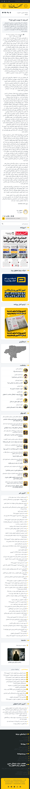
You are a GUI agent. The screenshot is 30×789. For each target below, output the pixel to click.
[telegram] (4, 1)
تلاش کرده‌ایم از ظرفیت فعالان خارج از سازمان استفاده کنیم (14, 478)
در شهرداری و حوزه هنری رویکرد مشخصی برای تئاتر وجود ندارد (13, 419)
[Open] (25, 6)
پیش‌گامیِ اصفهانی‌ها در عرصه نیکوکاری (13, 428)
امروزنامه (23, 227)
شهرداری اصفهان (23, 751)
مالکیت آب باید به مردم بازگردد (15, 463)
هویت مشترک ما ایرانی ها (16, 389)
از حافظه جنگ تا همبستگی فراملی (15, 407)
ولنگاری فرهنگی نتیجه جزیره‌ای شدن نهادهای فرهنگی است (14, 486)
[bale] (11, 787)
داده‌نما (23, 640)
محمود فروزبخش (19, 380)
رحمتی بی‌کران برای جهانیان (14, 662)
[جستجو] (2, 224)
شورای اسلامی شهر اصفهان (21, 749)
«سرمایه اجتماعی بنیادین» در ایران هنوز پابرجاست (13, 435)
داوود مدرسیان (19, 405)
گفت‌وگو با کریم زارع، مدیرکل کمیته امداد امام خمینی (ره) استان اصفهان (13, 424)
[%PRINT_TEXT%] (10, 13)
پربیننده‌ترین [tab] (24, 669)
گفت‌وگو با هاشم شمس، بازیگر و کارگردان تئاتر (13, 417)
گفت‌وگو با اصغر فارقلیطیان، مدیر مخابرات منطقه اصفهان (14, 445)
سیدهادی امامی (19, 369)
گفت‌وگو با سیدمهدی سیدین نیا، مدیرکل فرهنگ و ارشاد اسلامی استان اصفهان (14, 482)
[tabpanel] (15, 686)
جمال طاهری (20, 392)
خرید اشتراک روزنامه (22, 761)
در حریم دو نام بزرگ (18, 371)
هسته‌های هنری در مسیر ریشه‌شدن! (14, 470)
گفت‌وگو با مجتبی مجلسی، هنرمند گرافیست (13, 439)
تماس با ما (25, 737)
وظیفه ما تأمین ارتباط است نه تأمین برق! (13, 449)
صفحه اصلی (25, 13)
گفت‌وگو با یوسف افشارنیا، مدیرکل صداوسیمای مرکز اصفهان (13, 474)
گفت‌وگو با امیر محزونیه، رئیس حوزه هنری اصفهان (13, 467)
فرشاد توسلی (20, 386)
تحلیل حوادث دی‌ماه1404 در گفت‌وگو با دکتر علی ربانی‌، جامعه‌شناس (13, 431)
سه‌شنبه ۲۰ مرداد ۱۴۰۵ (21, 645)
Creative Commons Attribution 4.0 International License (15, 783)
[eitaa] (9, 1)
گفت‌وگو (23, 413)
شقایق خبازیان (20, 399)
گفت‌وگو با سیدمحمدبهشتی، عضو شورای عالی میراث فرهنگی (13, 459)
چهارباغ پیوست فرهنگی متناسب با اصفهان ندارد (13, 395)
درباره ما (26, 739)
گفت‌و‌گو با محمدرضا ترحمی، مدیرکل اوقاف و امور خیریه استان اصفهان (13, 452)
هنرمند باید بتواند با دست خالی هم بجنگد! (13, 442)
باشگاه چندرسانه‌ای (23, 759)
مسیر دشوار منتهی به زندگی (16, 402)
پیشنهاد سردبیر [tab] (15, 669)
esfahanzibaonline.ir (17, 780)
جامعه (26, 14)
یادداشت (23, 365)
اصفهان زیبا (19, 211)
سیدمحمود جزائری (19, 374)
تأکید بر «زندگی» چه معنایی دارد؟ (15, 383)
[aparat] (2, 1)
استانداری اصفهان (23, 747)
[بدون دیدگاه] (8, 13)
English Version (23, 741)
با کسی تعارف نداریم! (18, 456)
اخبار (19, 13)
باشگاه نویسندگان (23, 757)
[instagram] (7, 1)
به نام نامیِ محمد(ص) (17, 377)
